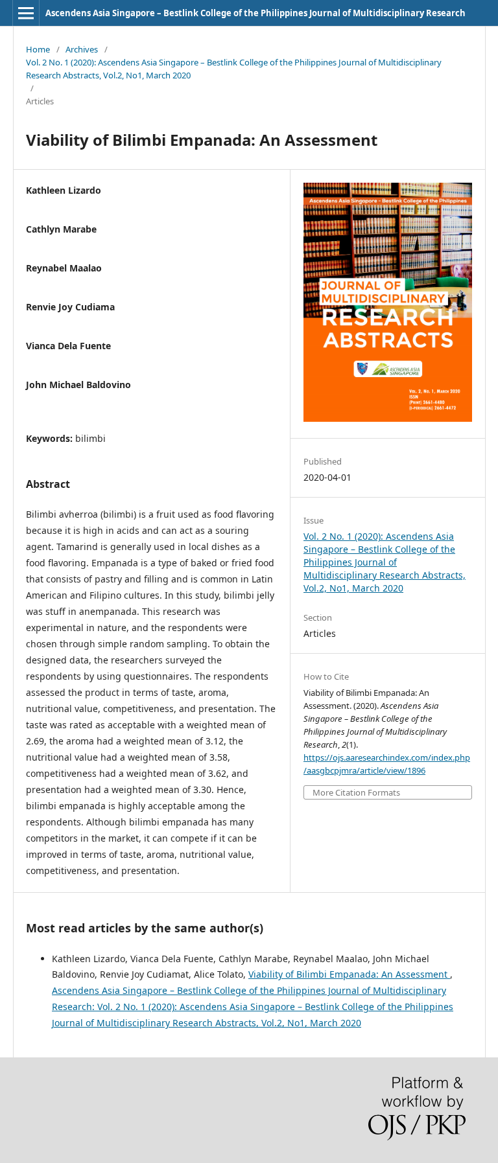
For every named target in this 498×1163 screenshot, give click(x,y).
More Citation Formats (356, 793)
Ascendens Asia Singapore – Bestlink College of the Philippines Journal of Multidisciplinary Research (255, 13)
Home (38, 49)
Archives (81, 49)
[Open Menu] (26, 13)
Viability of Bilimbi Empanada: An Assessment (349, 974)
